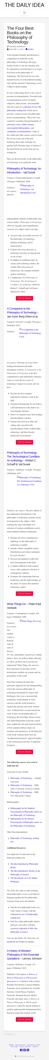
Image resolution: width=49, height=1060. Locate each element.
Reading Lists (33, 1045)
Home (11, 1045)
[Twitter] (24, 1050)
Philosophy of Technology (21, 778)
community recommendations (19, 131)
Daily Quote (25, 1046)
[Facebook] (21, 1050)
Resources (20, 1045)
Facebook (11, 941)
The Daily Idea (24, 4)
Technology (9, 1034)
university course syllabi (17, 124)
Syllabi (14, 1046)
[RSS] (28, 1050)
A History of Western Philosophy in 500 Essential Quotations (23, 954)
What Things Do (16, 604)
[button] (24, 13)
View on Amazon (24, 298)
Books (30, 49)
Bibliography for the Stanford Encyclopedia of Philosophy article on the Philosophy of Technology (26, 811)
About (35, 1046)
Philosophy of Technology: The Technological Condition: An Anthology (23, 456)
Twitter (22, 941)
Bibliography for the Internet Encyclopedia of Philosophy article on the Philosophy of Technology (26, 822)
